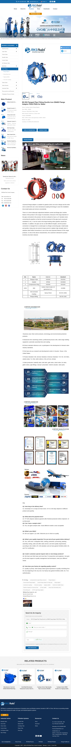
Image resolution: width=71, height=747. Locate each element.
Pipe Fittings (13, 38)
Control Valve (5, 60)
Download (37, 723)
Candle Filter (21, 721)
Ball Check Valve (10, 127)
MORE (4, 715)
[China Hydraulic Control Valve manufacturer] (3, 122)
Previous (1, 169)
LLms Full (54, 745)
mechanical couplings (27, 584)
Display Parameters (29, 130)
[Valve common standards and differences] (10, 166)
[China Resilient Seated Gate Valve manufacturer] (3, 142)
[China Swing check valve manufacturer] (3, 116)
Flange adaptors (20, 38)
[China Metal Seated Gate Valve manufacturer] (3, 136)
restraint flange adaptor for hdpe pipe (45, 582)
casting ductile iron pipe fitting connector (38, 580)
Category (8, 38)
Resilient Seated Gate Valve (12, 141)
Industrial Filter (5, 88)
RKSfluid (41, 741)
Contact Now (43, 130)
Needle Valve (5, 57)
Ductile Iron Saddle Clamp (58, 584)
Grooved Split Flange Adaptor (29, 582)
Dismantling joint (26, 589)
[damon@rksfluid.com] (24, 598)
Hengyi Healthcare (65, 741)
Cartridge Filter (21, 725)
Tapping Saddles (6, 76)
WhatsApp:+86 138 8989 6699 (59, 726)
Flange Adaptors (52, 580)
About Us (22, 8)
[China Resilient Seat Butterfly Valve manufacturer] (3, 149)
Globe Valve (4, 82)
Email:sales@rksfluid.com (58, 728)
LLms (49, 745)
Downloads (47, 8)
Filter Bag (20, 730)
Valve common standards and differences (10, 176)
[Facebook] (52, 2)
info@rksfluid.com (56, 730)
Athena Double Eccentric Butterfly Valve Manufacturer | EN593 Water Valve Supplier (12, 102)
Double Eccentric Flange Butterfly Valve (12, 108)
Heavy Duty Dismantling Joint (55, 587)
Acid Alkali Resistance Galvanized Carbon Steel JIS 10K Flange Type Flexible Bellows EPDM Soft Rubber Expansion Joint (9, 688)
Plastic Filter (20, 728)
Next (18, 169)
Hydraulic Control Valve (12, 121)
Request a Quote (35, 13)
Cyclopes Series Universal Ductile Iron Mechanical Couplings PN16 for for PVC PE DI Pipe (62, 688)
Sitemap (44, 745)
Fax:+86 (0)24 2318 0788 (58, 723)
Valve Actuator (5, 85)
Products (31, 8)
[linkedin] (50, 2)
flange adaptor (57, 582)
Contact (55, 8)
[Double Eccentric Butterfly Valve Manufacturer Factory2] (35, 26)
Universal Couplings (7, 79)
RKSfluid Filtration (52, 741)
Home (15, 8)
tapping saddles (47, 584)
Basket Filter (20, 723)
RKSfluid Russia (30, 741)
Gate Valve (4, 51)
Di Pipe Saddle (43, 587)
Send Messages (32, 647)
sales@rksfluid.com (33, 1)
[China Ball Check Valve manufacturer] (3, 129)
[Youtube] (54, 2)
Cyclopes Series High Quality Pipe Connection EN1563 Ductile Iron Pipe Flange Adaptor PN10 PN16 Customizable (27, 688)
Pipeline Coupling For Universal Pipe (30, 587)
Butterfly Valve (5, 48)
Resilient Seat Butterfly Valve (12, 147)
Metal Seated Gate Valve (12, 134)
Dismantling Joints (6, 74)
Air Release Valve (6, 63)
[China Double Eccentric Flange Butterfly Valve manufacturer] (3, 109)
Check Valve (5, 54)
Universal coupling (38, 584)
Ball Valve (4, 66)
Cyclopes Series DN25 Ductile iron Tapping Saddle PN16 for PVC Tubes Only (44, 688)
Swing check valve (11, 114)
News (38, 8)
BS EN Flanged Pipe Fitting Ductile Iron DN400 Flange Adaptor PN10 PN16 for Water (48, 619)
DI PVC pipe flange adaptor (37, 589)
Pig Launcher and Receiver (8, 91)
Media (36, 725)
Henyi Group (18, 741)
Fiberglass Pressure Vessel (8, 94)
